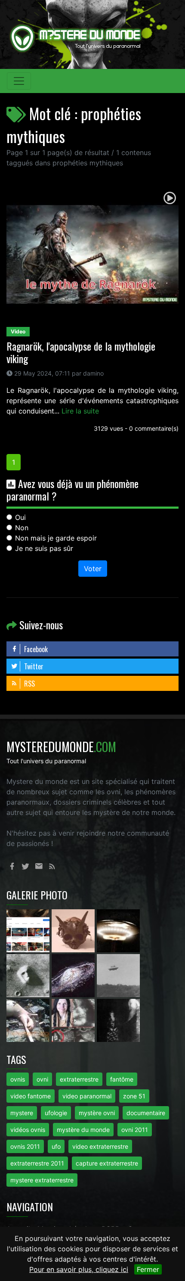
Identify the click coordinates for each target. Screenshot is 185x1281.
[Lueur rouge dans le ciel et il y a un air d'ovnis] (118, 930)
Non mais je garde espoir (56, 538)
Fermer (148, 1269)
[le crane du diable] (74, 930)
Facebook (35, 649)
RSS (28, 683)
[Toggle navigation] (19, 81)
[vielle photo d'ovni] (118, 974)
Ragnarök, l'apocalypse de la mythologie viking (80, 352)
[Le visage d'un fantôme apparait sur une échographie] (74, 1019)
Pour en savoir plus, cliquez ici (78, 1269)
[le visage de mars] (29, 974)
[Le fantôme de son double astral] (118, 1019)
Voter (93, 568)
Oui (20, 517)
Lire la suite (80, 411)
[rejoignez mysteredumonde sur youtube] (29, 930)
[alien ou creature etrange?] (29, 1019)
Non (21, 527)
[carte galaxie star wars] (74, 974)
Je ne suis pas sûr (44, 548)
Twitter (32, 666)
